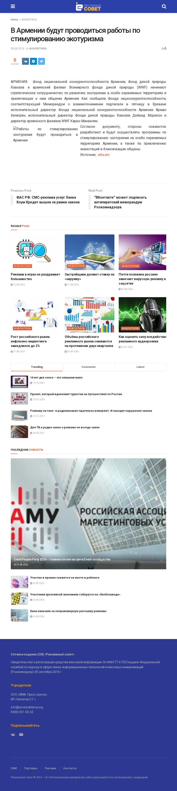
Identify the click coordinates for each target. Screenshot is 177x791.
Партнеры (31, 768)
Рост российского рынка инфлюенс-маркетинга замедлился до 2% (30, 341)
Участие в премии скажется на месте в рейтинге (65, 577)
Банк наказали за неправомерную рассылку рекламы (68, 611)
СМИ (14, 768)
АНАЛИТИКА (29, 19)
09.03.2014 (17, 48)
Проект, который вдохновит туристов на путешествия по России (76, 394)
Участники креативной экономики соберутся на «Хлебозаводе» (75, 594)
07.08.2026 (19, 351)
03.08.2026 (73, 351)
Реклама (50, 768)
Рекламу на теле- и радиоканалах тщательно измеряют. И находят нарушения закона (91, 410)
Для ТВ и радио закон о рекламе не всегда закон (65, 427)
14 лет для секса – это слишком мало (56, 377)
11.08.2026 (73, 284)
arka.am (103, 155)
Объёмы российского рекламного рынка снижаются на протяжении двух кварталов (89, 341)
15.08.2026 (19, 284)
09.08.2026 (127, 289)
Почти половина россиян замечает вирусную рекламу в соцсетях (142, 278)
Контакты (70, 768)
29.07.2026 (127, 347)
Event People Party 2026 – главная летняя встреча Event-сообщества (62, 559)
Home (14, 19)
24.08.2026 (22, 564)
